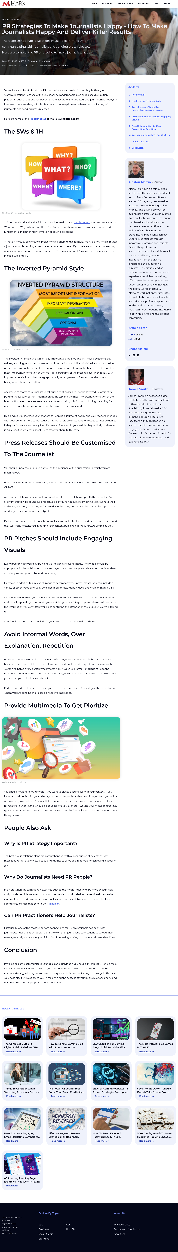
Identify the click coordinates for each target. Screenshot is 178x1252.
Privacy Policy (122, 1224)
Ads (156, 4)
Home (5, 19)
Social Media (125, 4)
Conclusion (138, 148)
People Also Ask (140, 142)
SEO (94, 4)
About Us (119, 1234)
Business (107, 4)
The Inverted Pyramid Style (146, 101)
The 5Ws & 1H (139, 95)
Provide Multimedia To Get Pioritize (151, 136)
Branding (143, 4)
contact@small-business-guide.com (12, 1219)
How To (168, 4)
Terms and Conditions (127, 1229)
